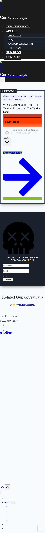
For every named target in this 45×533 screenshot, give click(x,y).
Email (5, 276)
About (7, 502)
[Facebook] (7, 333)
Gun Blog (13, 52)
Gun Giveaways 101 (20, 43)
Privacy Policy (11, 316)
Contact (13, 56)
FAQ (10, 39)
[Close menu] (0, 492)
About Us (14, 35)
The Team (14, 47)
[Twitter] (1, 333)
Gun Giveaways (18, 26)
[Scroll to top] (2, 487)
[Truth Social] (4, 333)
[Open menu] (2, 79)
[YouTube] (10, 333)
